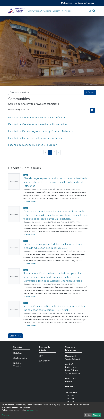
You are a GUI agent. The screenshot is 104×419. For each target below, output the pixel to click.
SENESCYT (44, 361)
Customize (6, 415)
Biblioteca (17, 353)
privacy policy (32, 410)
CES (41, 356)
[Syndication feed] (92, 110)
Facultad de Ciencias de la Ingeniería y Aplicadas (35, 138)
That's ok (97, 415)
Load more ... (15, 335)
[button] (94, 10)
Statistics (66, 10)
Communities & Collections (39, 10)
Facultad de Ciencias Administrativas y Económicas (36, 117)
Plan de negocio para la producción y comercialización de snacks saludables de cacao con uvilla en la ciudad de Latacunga (55, 182)
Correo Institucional (85, 3)
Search (91, 92)
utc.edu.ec (67, 3)
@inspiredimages (95, 84)
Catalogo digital (20, 358)
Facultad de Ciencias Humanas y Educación (32, 145)
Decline (88, 415)
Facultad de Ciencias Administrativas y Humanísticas (37, 124)
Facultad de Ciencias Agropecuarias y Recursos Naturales (40, 131)
